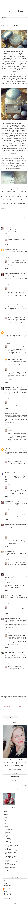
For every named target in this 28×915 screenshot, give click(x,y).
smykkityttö (7, 595)
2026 (5, 811)
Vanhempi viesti (21, 706)
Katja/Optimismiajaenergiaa (11, 524)
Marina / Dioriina (8, 449)
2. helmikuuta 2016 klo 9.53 (16, 387)
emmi (6, 332)
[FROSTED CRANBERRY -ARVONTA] (9, 798)
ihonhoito (3, 217)
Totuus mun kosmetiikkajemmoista (11, 887)
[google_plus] (17, 776)
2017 (5, 825)
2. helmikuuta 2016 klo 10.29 (18, 449)
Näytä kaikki (25, 900)
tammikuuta (7, 869)
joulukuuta (7, 828)
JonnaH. (10, 239)
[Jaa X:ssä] (23, 218)
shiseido (17, 217)
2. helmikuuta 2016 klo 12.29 (19, 487)
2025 (5, 813)
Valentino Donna (9, 844)
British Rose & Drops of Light (11, 845)
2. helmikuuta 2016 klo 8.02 (17, 228)
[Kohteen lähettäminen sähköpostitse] (21, 218)
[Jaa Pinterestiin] (26, 218)
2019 (5, 822)
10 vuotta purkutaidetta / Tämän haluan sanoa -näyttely (13, 891)
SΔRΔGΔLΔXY (8, 228)
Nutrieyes (7, 860)
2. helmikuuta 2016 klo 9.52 (19, 346)
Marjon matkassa (7, 889)
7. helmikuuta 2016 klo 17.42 (19, 666)
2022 (5, 817)
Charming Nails (7, 885)
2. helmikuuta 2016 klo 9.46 (19, 239)
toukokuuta (7, 838)
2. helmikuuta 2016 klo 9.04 (12, 249)
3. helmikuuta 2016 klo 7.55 (12, 551)
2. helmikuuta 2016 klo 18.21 (19, 513)
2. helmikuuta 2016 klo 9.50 (19, 317)
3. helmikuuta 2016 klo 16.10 (15, 618)
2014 (5, 872)
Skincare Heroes (9, 853)
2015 (5, 870)
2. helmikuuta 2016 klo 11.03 (19, 461)
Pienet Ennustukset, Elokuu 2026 (11, 895)
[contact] (18, 776)
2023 (5, 816)
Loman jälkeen (7, 898)
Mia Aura (7, 574)
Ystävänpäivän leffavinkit (10, 856)
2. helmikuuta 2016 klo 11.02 (19, 430)
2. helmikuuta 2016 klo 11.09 (19, 369)
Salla (6, 249)
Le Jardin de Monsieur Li (10, 864)
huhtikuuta (7, 840)
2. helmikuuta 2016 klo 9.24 (15, 305)
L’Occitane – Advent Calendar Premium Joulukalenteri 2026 (12, 882)
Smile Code (8, 863)
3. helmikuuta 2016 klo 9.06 (19, 562)
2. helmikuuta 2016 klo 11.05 (16, 359)
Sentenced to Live (8, 893)
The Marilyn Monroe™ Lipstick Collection (14, 862)
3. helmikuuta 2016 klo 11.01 (14, 574)
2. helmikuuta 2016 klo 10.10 (12, 413)
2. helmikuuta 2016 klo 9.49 (19, 287)
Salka (6, 501)
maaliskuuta (7, 841)
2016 (5, 826)
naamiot (12, 217)
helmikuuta (7, 843)
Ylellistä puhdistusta (9, 847)
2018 (5, 823)
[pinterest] (15, 776)
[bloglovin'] (14, 776)
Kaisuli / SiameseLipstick (10, 652)
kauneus (8, 217)
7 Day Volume (8, 849)
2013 (5, 873)
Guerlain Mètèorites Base (10, 852)
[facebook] (12, 776)
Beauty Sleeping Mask (10, 866)
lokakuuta (7, 831)
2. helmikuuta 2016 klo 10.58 (19, 401)
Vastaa (6, 233)
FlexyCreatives (16, 913)
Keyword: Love (14, 11)
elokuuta (7, 834)
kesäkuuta (7, 837)
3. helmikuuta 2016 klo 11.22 (19, 585)
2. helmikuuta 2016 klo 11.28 (12, 473)
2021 (5, 819)
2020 (5, 820)
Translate (13, 718)
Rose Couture (8, 855)
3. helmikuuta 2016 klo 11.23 (19, 607)
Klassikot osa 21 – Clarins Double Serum (13, 859)
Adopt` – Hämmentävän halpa (11, 848)
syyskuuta (7, 832)
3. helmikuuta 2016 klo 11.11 (15, 595)
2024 (5, 814)
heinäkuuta (7, 835)
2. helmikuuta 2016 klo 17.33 (13, 501)
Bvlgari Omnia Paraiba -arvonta (12, 858)
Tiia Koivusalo (8, 387)
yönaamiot (22, 53)
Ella (5, 473)
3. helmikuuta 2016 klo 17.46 (19, 635)
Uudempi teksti (7, 706)
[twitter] (11, 776)
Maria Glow (6, 881)
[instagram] (13, 776)
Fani (5, 551)
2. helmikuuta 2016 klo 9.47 (19, 260)
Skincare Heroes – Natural (11, 851)
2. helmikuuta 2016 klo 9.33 (13, 332)
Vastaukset (8, 236)
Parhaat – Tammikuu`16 (10, 867)
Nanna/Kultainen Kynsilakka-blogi (12, 273)
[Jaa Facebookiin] (24, 218)
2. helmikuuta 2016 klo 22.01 (19, 537)
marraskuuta (7, 829)
